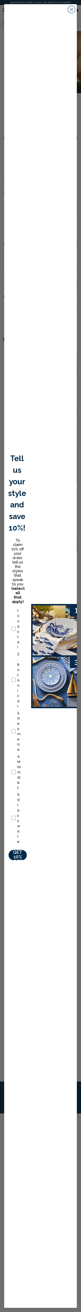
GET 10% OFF (17, 855)
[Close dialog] (71, 9)
